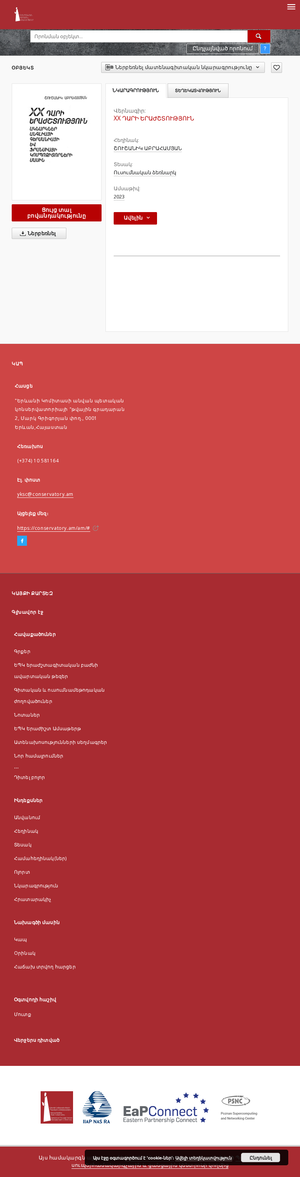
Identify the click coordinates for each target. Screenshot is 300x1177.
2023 (119, 196)
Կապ (20, 939)
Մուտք (22, 1014)
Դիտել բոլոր (29, 777)
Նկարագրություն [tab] (135, 90)
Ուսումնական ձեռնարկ (145, 172)
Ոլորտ (22, 872)
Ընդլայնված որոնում (223, 48)
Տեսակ (23, 844)
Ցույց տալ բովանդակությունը (56, 213)
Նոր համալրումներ (38, 755)
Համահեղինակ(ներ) (40, 858)
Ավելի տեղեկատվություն (203, 1158)
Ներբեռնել (41, 233)
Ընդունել (261, 1157)
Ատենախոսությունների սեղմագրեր (60, 742)
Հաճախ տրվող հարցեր (45, 966)
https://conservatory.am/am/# (53, 528)
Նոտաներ (27, 715)
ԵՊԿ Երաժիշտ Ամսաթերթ (47, 728)
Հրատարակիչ (33, 899)
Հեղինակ (26, 831)
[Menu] (291, 6)
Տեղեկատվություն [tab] (198, 90)
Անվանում (27, 817)
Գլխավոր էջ (27, 612)
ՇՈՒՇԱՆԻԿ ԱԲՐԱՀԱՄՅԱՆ (148, 148)
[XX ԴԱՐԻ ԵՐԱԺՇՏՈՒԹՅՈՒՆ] (56, 142)
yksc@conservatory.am (45, 494)
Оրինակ (25, 953)
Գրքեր (22, 651)
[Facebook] (22, 541)
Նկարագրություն (36, 885)
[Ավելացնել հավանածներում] (276, 67)
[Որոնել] (259, 36)
